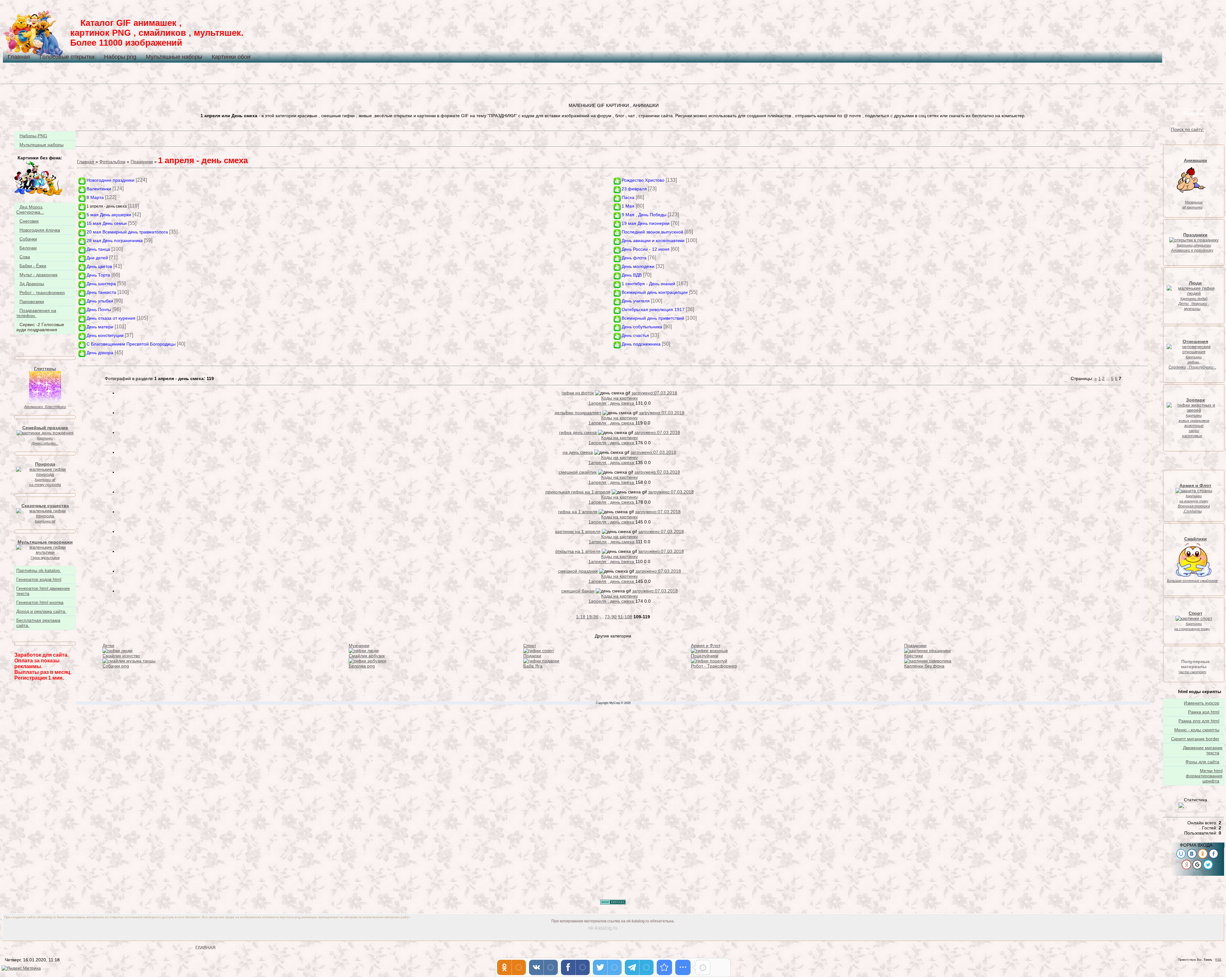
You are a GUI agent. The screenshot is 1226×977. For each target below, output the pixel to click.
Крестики (913, 655)
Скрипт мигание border (1195, 738)
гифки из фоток (578, 392)
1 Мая (628, 206)
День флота (634, 257)
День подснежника (641, 344)
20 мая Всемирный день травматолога (127, 231)
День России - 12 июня (646, 249)
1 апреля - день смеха (107, 206)
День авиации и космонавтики (653, 240)
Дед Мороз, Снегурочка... (30, 209)
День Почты (99, 309)
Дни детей (97, 257)
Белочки (28, 247)
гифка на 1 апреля (577, 511)
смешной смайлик (578, 472)
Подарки (532, 655)
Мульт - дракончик (38, 274)
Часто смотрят (1192, 672)
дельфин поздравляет (578, 412)
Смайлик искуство (121, 655)
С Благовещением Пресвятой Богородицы (131, 344)
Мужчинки (359, 645)
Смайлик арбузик (367, 655)
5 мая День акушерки (109, 214)
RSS (1218, 959)
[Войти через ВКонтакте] (1192, 854)
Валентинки (99, 188)
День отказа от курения (111, 318)
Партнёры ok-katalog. (38, 570)
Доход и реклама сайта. (41, 611)
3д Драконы (31, 283)
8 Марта (95, 197)
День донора (100, 352)
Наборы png (120, 57)
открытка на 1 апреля (578, 551)
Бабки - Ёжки (32, 265)
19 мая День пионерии (646, 223)
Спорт (529, 645)
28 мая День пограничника (115, 240)
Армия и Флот (705, 645)
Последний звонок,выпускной (652, 231)
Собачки (28, 238)
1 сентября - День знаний (648, 283)
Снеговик (29, 221)
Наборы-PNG (33, 135)
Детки (108, 645)
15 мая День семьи (107, 223)
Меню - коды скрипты (1196, 729)
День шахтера (101, 283)
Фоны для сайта (1202, 761)
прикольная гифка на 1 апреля (577, 491)
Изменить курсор (1201, 703)
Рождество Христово (643, 180)
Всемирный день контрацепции (655, 292)
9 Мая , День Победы (644, 214)
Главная (19, 57)
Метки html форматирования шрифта (1204, 775)
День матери (100, 326)
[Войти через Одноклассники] (1202, 854)
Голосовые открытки (67, 57)
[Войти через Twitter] (1208, 864)
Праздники (142, 161)
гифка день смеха (578, 432)
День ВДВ (632, 275)
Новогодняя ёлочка (39, 230)
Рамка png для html (1198, 720)
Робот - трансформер (42, 292)
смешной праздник (578, 571)
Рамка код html (1203, 711)
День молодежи (638, 266)
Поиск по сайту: (1187, 129)
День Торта (98, 275)
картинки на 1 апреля (578, 531)
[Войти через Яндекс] (1186, 864)
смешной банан (577, 590)
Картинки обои (231, 57)
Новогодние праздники (110, 180)
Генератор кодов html (38, 579)
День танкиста (101, 292)
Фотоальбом (112, 161)
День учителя (636, 300)
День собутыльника (642, 326)
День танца (98, 249)
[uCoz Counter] (1192, 810)
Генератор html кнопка (40, 602)
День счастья (635, 335)
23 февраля (634, 188)
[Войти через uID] (1181, 854)
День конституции (105, 335)
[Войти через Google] (1197, 864)
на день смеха (578, 452)
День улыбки (100, 300)
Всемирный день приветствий (653, 318)
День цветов (99, 266)
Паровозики (31, 301)
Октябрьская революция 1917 (653, 309)
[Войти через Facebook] (1213, 854)
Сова (24, 256)
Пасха (628, 197)
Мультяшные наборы (174, 57)
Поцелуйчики (704, 655)
